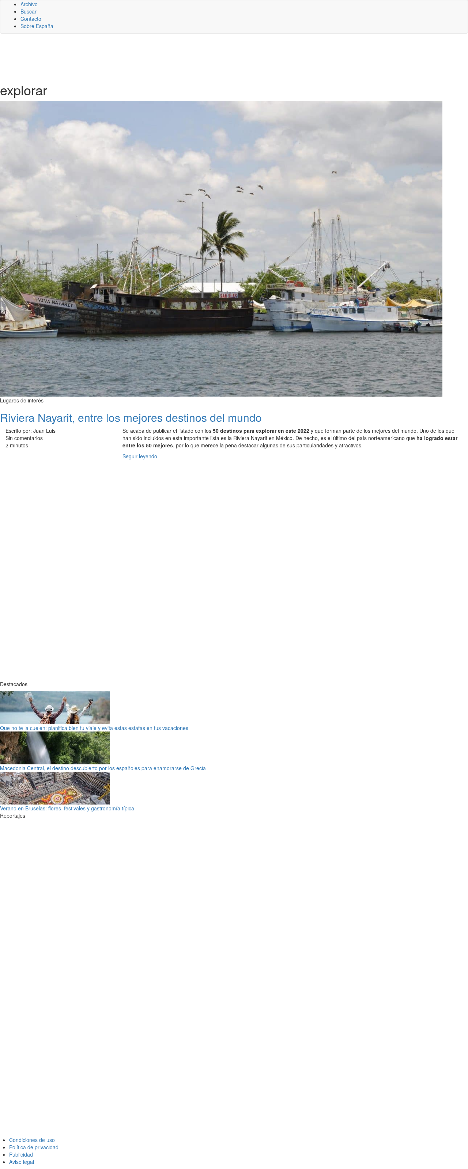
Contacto (30, 18)
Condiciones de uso (32, 1139)
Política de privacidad (33, 1147)
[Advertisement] (179, 57)
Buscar (28, 11)
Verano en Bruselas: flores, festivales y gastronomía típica (67, 808)
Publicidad (21, 1154)
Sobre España (36, 26)
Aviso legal (21, 1161)
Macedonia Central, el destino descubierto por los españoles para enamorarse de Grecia (103, 768)
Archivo (29, 4)
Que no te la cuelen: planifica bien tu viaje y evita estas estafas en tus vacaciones (94, 727)
